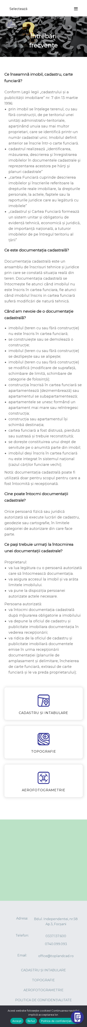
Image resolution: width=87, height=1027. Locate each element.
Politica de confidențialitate (59, 1021)
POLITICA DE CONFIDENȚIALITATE (43, 1000)
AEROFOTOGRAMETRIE (43, 990)
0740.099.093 (56, 944)
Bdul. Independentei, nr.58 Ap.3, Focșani (56, 921)
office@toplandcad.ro (56, 956)
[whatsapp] (77, 1004)
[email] (77, 985)
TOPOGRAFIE (43, 980)
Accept (17, 1021)
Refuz (31, 1021)
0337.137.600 (56, 936)
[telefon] (77, 994)
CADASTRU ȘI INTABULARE (43, 970)
